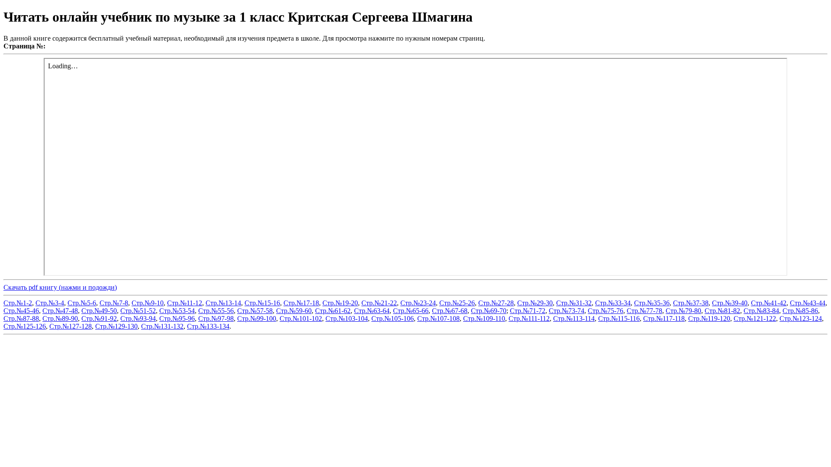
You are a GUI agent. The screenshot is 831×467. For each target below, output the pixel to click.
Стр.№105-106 (392, 318)
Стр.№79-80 (683, 310)
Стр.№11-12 (184, 303)
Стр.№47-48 (60, 310)
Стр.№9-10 (148, 303)
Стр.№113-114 (574, 318)
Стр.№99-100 (256, 318)
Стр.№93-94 (138, 318)
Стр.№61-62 (333, 310)
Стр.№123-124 (800, 318)
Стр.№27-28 (496, 303)
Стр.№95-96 (177, 318)
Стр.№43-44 (807, 303)
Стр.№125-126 (24, 326)
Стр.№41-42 (768, 303)
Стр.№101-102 (301, 318)
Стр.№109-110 (484, 318)
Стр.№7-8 (114, 303)
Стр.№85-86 (800, 310)
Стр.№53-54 (177, 310)
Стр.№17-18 (301, 303)
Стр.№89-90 (60, 318)
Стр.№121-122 (755, 318)
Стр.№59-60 (294, 310)
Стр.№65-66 (410, 310)
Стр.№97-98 (216, 318)
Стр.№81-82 (722, 310)
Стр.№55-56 (216, 310)
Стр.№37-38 (691, 303)
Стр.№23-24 (418, 303)
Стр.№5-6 (82, 303)
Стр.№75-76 (605, 310)
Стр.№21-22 (379, 303)
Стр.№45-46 (21, 310)
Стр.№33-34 (613, 303)
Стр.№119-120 (709, 318)
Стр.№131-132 (162, 326)
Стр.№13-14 (223, 303)
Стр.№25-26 (457, 303)
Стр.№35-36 (652, 303)
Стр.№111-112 (529, 318)
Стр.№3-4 (49, 303)
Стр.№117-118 (664, 318)
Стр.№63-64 (372, 310)
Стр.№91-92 (99, 318)
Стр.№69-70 (488, 310)
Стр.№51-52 (138, 310)
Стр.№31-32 (574, 303)
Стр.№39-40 (729, 303)
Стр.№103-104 (346, 318)
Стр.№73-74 (566, 310)
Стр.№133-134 (208, 326)
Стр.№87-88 (21, 318)
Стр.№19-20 (340, 303)
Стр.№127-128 (70, 326)
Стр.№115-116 (619, 318)
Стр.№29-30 (535, 303)
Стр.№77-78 (644, 310)
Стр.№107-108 (438, 318)
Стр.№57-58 (255, 310)
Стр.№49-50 (99, 310)
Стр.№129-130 (116, 326)
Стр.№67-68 (449, 310)
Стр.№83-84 (761, 310)
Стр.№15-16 (262, 303)
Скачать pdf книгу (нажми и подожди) (60, 287)
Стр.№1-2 (17, 303)
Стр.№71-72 (527, 310)
